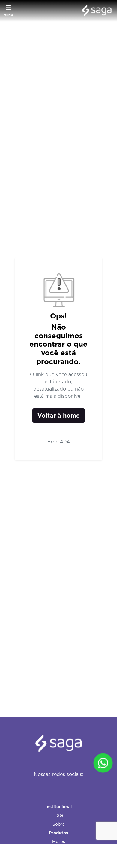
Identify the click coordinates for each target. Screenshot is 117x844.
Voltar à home (59, 415)
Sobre (58, 824)
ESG (58, 815)
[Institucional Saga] (95, 10)
